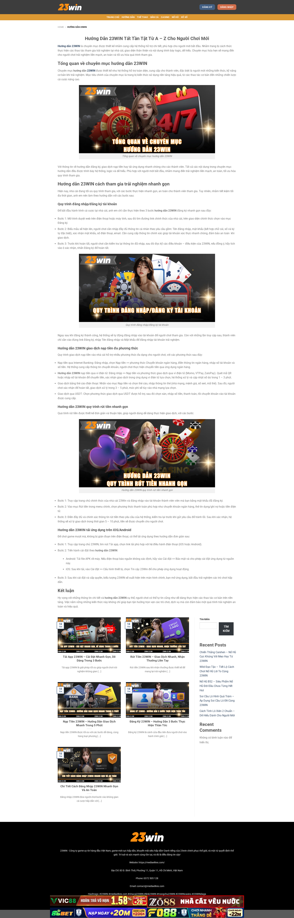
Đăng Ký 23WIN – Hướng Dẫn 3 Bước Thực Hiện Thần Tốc (157, 723)
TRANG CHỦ (113, 17)
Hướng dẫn (128, 17)
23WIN (91, 70)
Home (61, 27)
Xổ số (184, 17)
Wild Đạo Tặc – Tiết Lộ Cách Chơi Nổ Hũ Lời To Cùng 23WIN (217, 671)
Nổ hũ (175, 17)
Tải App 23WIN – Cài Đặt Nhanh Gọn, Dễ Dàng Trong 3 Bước (89, 658)
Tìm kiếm (205, 619)
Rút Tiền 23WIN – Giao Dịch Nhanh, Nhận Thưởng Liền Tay (157, 658)
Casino (165, 17)
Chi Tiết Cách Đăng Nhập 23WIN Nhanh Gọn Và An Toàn (89, 788)
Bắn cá (154, 17)
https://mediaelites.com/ (152, 862)
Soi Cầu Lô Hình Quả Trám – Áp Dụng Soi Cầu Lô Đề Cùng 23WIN (217, 701)
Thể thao (142, 17)
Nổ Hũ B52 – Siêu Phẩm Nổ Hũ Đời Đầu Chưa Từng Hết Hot (216, 686)
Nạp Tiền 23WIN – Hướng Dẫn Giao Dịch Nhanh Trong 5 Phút (89, 723)
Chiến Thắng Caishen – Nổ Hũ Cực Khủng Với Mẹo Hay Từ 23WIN (218, 657)
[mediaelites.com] (73, 7)
